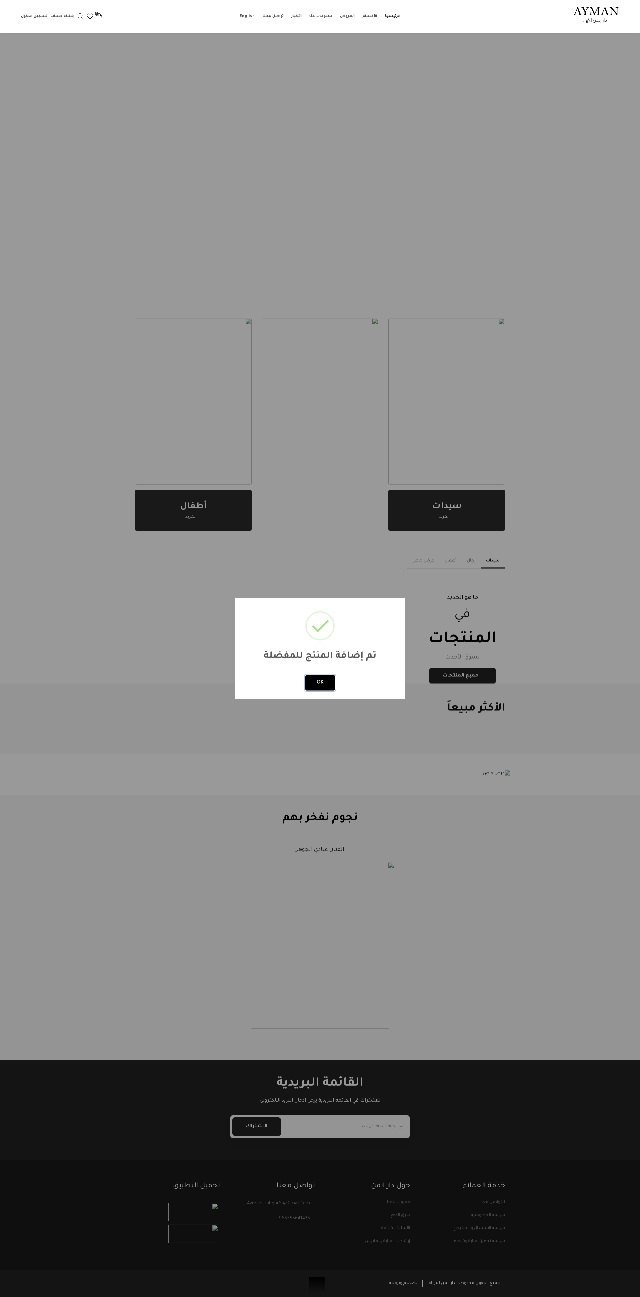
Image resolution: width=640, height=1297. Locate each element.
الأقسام (369, 16)
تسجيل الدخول (34, 16)
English (247, 16)
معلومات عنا (320, 16)
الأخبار (296, 16)
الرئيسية (392, 16)
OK (320, 683)
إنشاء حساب (62, 16)
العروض (347, 16)
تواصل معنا (273, 16)
